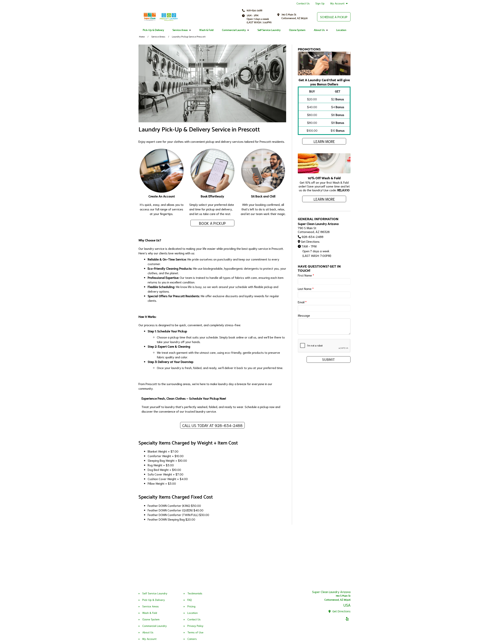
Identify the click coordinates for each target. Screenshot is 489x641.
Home (142, 36)
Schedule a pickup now (259, 407)
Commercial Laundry (234, 30)
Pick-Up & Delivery (153, 30)
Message (304, 315)
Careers (192, 638)
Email (302, 302)
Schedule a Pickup (333, 17)
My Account (337, 3)
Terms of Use (195, 632)
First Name (306, 275)
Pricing (191, 606)
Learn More (324, 141)
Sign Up (320, 3)
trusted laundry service (200, 411)
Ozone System (297, 30)
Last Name (306, 288)
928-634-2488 (254, 10)
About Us (319, 30)
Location (341, 30)
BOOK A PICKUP (212, 223)
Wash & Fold (206, 30)
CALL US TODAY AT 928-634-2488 (212, 425)
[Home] (160, 16)
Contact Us (303, 3)
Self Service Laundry (269, 30)
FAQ (189, 599)
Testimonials (194, 593)
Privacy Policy (195, 625)
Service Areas (180, 30)
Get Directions (310, 241)
